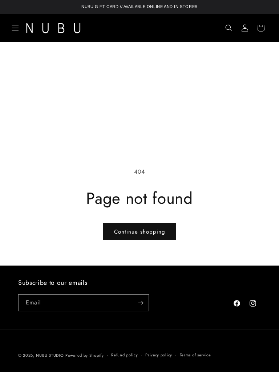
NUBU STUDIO (50, 355)
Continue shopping (139, 232)
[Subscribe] (141, 302)
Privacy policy (158, 355)
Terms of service (195, 355)
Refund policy (124, 355)
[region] (139, 7)
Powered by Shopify (84, 355)
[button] (15, 28)
